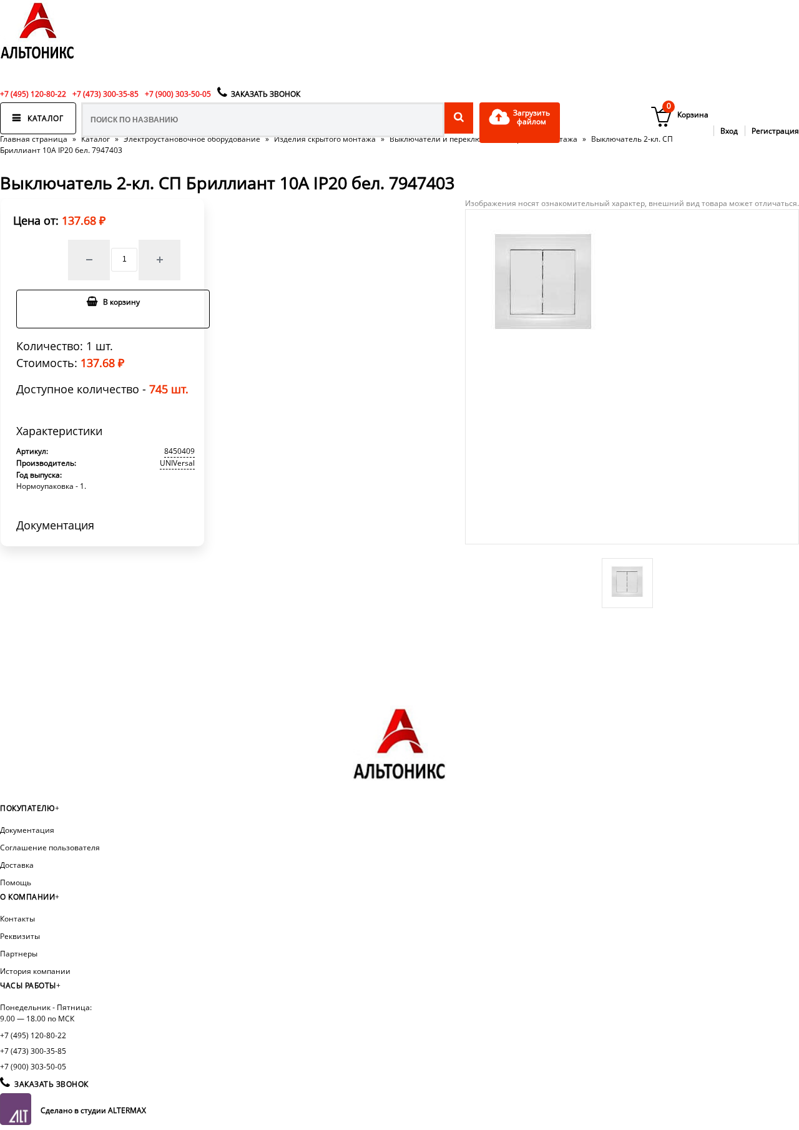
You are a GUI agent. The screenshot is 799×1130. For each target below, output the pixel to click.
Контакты (17, 918)
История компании (35, 971)
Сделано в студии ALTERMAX (93, 1110)
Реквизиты (20, 936)
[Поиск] (458, 118)
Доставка (17, 865)
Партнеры (18, 953)
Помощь (15, 882)
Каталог (95, 139)
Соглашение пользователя (50, 847)
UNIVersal (177, 463)
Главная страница (33, 139)
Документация (27, 830)
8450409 (179, 451)
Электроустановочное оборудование (192, 139)
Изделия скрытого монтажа (325, 139)
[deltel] (37, 59)
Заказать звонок (265, 94)
